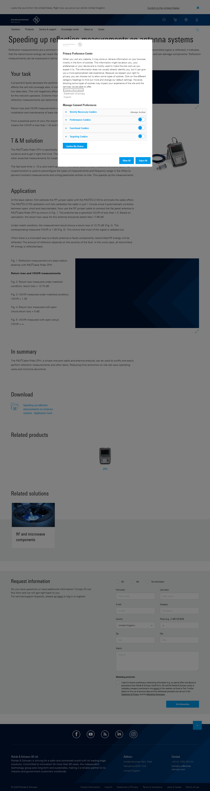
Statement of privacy (74, 93)
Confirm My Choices (75, 146)
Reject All (143, 160)
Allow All (126, 160)
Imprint (67, 97)
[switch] (141, 119)
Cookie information (73, 90)
